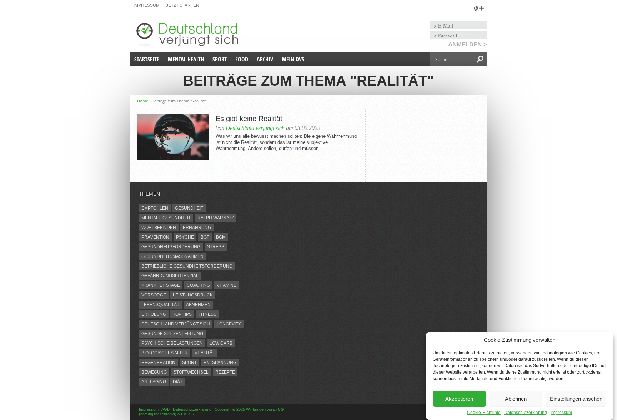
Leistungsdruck (193, 295)
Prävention (155, 237)
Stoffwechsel (191, 372)
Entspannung (220, 362)
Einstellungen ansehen (576, 399)
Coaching (198, 285)
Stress (215, 246)
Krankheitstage (160, 285)
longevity (229, 323)
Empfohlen (154, 208)
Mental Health (186, 59)
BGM (221, 237)
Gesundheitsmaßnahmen (172, 256)
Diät (177, 381)
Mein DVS (293, 59)
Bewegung (154, 372)
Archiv (265, 59)
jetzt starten (182, 5)
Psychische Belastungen (172, 343)
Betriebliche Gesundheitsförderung (186, 266)
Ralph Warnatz (215, 217)
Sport (219, 59)
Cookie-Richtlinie (484, 412)
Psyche (185, 237)
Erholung (153, 314)
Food (241, 59)
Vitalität (205, 352)
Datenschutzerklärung (525, 412)
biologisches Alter (164, 352)
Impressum (561, 412)
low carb (221, 343)
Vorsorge (153, 295)
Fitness (207, 314)
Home (142, 101)
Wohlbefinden (158, 227)
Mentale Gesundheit (166, 217)
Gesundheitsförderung (170, 246)
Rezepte (225, 372)
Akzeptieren (459, 399)
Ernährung (197, 227)
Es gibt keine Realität (249, 118)
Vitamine (226, 285)
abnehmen (198, 304)
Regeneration (158, 362)
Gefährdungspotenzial (170, 275)
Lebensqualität (160, 304)
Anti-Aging (153, 381)
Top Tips (182, 314)
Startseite (146, 59)
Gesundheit (189, 208)
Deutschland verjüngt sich (255, 128)
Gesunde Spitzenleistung (172, 333)
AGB (165, 409)
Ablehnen (516, 399)
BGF (205, 237)
